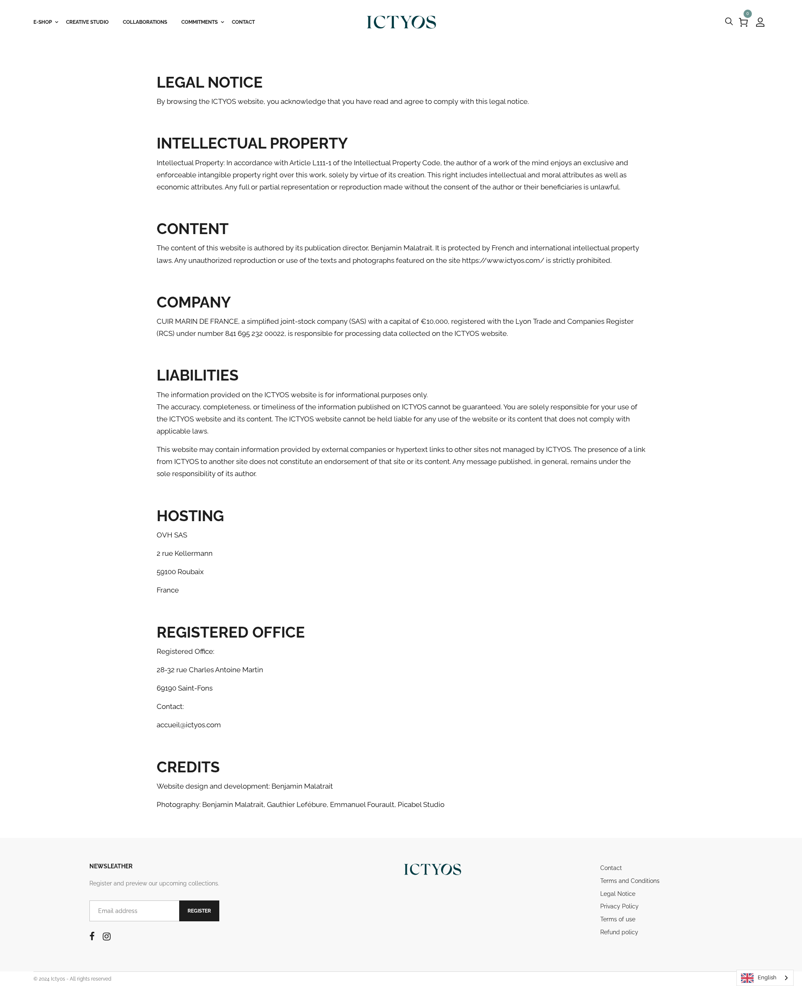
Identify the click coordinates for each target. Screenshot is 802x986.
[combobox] (765, 978)
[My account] (760, 22)
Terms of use (617, 919)
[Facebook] (92, 936)
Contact (611, 868)
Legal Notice (617, 893)
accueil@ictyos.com (189, 725)
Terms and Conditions (630, 881)
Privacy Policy (619, 906)
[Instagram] (107, 936)
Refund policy (619, 932)
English (767, 977)
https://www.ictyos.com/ (503, 260)
